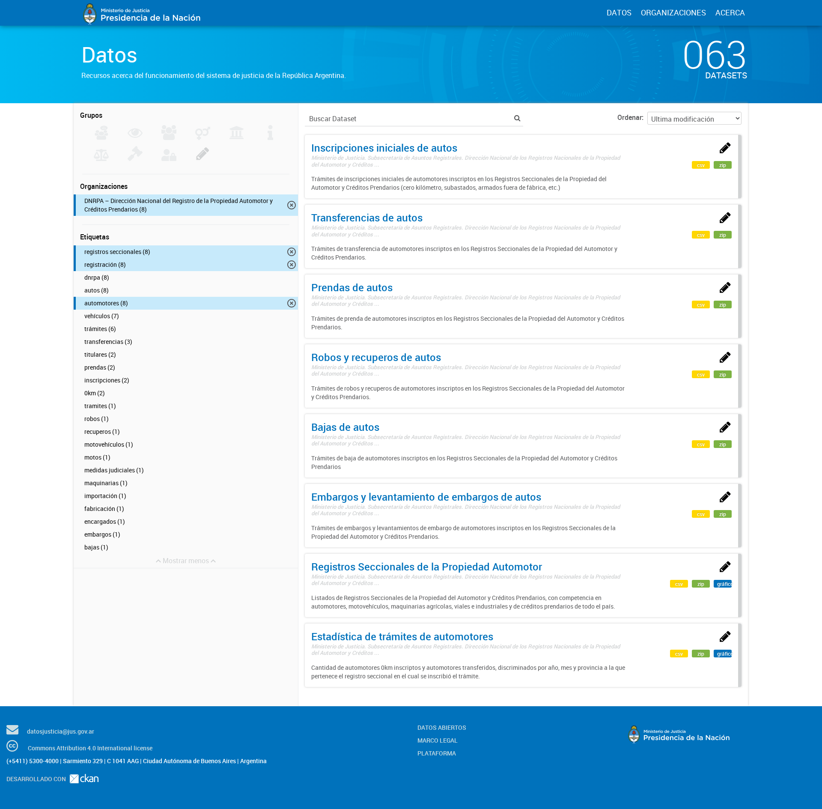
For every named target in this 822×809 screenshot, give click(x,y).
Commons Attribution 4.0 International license (90, 748)
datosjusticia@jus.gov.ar (60, 731)
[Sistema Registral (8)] (202, 158)
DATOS (619, 12)
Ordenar (629, 117)
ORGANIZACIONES (673, 12)
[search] (517, 118)
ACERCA (730, 12)
